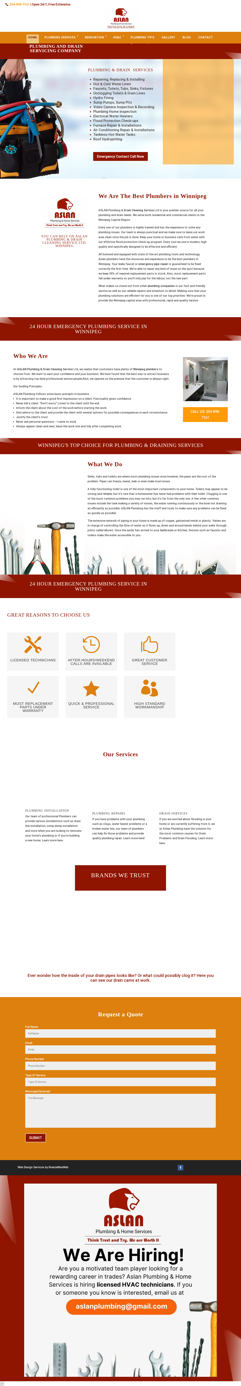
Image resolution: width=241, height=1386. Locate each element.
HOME (32, 37)
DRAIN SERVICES (173, 813)
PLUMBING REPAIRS (108, 813)
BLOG (187, 37)
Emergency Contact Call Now (120, 156)
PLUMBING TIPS (142, 37)
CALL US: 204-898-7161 (205, 414)
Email (28, 1043)
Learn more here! (134, 838)
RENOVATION (94, 37)
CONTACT (205, 37)
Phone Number (34, 1059)
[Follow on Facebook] (180, 1167)
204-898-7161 (19, 4)
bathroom (166, 530)
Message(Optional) (37, 1091)
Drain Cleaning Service (139, 210)
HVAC (117, 37)
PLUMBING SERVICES (60, 37)
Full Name (31, 1027)
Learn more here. (53, 840)
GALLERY (168, 37)
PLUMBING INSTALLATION (47, 810)
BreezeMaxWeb (58, 1167)
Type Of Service (35, 1075)
